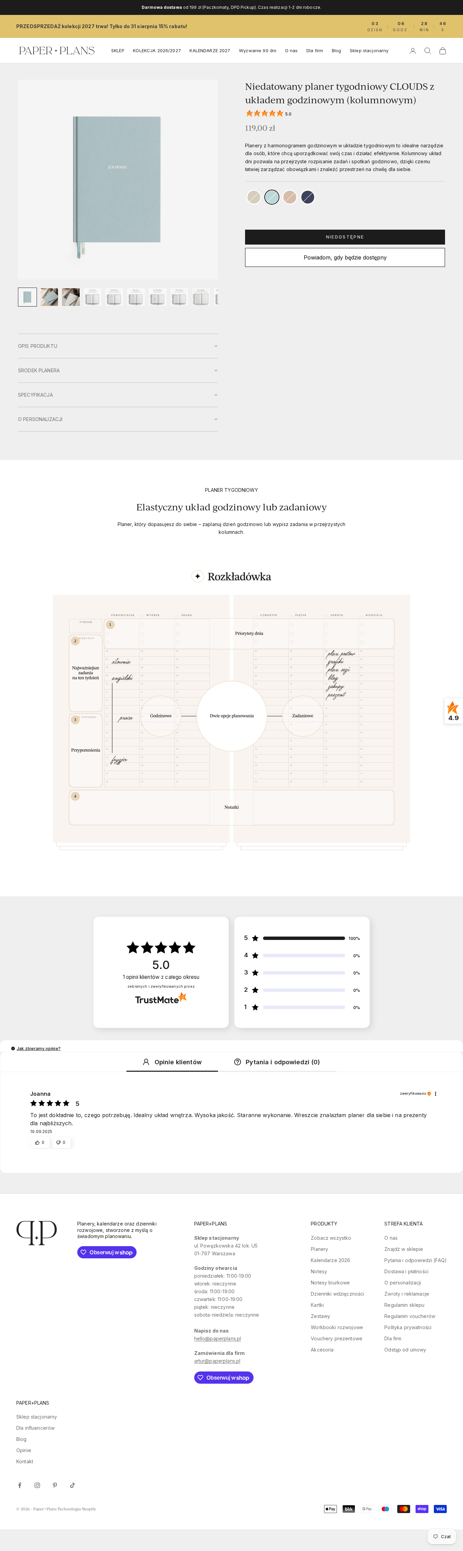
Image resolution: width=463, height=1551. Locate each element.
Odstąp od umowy (405, 1350)
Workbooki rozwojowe (337, 1327)
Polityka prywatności (407, 1327)
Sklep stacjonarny (369, 50)
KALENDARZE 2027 (209, 50)
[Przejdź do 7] (157, 297)
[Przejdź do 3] (70, 297)
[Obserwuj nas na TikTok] (72, 1485)
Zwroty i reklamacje (406, 1294)
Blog (336, 50)
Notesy (319, 1271)
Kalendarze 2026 (330, 1260)
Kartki (317, 1305)
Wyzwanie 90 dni (257, 50)
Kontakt (24, 1461)
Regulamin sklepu (404, 1305)
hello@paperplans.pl (217, 1338)
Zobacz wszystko (331, 1238)
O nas (291, 50)
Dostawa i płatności (406, 1271)
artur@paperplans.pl (217, 1361)
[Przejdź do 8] (179, 297)
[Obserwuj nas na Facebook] (19, 1485)
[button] (118, 346)
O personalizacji (402, 1282)
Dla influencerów (35, 1428)
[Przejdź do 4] (92, 297)
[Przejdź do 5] (114, 297)
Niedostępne (345, 236)
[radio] (253, 197)
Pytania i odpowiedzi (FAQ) (415, 1260)
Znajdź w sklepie (403, 1249)
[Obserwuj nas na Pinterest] (55, 1485)
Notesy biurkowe (330, 1282)
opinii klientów (161, 977)
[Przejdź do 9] (201, 297)
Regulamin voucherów (409, 1316)
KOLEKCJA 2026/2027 (157, 50)
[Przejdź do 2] (49, 297)
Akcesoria (322, 1350)
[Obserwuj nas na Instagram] (37, 1485)
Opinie (23, 1450)
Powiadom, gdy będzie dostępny (345, 257)
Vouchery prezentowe (336, 1338)
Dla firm (314, 50)
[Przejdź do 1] (27, 297)
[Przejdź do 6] (135, 297)
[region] (231, 729)
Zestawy (320, 1316)
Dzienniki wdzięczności (337, 1294)
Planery (319, 1249)
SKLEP (117, 50)
